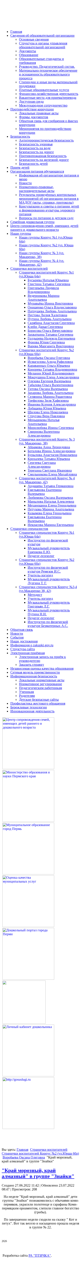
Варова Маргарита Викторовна (51, 346)
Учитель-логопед (40, 575)
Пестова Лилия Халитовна (47, 315)
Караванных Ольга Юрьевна (49, 365)
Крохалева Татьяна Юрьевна (49, 459)
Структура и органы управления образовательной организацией (43, 45)
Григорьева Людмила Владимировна (43, 290)
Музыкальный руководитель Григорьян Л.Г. (49, 604)
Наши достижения (24, 641)
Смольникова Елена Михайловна (52, 474)
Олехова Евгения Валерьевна (49, 381)
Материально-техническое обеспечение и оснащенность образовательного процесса (48, 74)
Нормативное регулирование (40, 684)
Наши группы (20, 233)
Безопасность (20, 136)
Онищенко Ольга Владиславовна (52, 307)
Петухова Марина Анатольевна (51, 509)
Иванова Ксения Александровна (52, 404)
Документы (27, 51)
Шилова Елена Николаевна (48, 412)
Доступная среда (31, 101)
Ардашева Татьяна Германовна (50, 486)
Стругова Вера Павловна (46, 416)
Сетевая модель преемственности (35, 672)
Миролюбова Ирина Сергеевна (51, 428)
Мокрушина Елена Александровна (53, 377)
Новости (25, 183)
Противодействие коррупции (32, 109)
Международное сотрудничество (43, 105)
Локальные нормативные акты (41, 680)
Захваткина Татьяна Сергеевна (50, 334)
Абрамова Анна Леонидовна (49, 447)
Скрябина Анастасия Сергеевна (51, 323)
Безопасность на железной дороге (44, 160)
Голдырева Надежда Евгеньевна (51, 338)
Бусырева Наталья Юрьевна (48, 280)
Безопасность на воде (35, 148)
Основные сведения (34, 39)
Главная (16, 31)
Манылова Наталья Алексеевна (51, 501)
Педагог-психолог (41, 556)
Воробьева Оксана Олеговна (49, 358)
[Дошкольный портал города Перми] (28, 978)
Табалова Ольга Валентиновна (50, 385)
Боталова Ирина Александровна (51, 451)
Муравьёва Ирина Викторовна (50, 303)
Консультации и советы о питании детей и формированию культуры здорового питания (49, 210)
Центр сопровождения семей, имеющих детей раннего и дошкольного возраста (44, 227)
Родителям (27, 695)
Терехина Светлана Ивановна (50, 470)
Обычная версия (28, 20)
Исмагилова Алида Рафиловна (50, 362)
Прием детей (19, 167)
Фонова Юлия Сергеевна (46, 342)
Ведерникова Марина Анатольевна (43, 297)
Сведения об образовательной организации (42, 35)
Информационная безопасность (33, 676)
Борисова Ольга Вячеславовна (50, 330)
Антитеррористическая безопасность (46, 140)
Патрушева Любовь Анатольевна (52, 311)
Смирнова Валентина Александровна (44, 433)
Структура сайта (22, 649)
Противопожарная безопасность (43, 156)
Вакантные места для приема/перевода (47, 97)
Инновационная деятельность (32, 711)
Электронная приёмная (27, 653)
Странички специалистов (29, 529)
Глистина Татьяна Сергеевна (49, 284)
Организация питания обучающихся (37, 171)
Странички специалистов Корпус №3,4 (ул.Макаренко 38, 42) (48, 589)
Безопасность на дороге (36, 152)
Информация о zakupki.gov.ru (31, 645)
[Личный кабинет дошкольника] (28, 1075)
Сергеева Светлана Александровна (42, 464)
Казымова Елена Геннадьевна (49, 513)
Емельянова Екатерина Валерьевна (45, 492)
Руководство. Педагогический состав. (47, 66)
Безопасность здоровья (35, 144)
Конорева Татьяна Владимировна (52, 369)
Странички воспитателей (29, 268)
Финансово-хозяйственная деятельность (48, 94)
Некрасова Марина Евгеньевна (51, 525)
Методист (35, 595)
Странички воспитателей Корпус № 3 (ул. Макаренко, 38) (47, 441)
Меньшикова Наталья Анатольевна (43, 422)
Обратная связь (21, 629)
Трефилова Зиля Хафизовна (48, 400)
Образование (28, 55)
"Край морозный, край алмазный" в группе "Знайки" (38, 1173)
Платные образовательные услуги (44, 90)
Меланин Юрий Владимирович (51, 373)
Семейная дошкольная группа (32, 222)
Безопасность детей (33, 163)
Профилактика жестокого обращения (37, 703)
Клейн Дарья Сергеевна (45, 327)
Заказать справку (31, 664)
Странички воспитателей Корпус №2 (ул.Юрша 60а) (40, 1153)
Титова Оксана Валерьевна (48, 389)
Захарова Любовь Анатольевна (50, 393)
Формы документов (33, 117)
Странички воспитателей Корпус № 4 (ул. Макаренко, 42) (47, 480)
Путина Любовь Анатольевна (49, 319)
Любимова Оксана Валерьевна (50, 497)
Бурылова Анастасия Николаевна (52, 455)
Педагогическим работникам (40, 688)
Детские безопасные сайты (39, 699)
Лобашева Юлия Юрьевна (47, 408)
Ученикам (26, 692)
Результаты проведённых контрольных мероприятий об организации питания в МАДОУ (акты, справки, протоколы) (49, 198)
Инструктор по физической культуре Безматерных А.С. (48, 624)
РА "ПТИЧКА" (40, 1255)
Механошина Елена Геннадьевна (52, 505)
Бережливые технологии (28, 707)
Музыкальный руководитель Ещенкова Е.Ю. (49, 550)
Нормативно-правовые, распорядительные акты (36, 189)
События (17, 637)
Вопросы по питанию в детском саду (46, 218)
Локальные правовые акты (39, 113)
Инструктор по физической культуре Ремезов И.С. (48, 569)
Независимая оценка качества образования (41, 668)
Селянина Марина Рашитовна (50, 396)
